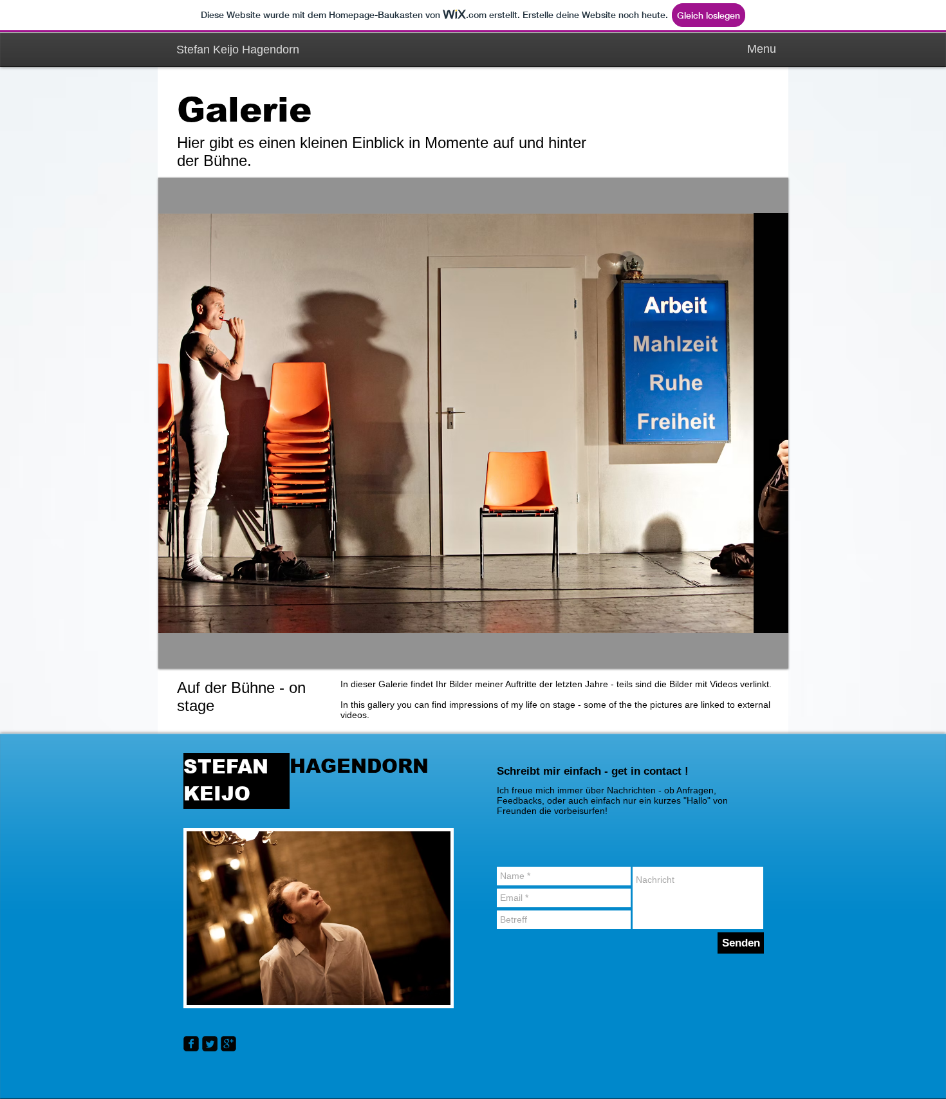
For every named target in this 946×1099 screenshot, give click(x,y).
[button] (473, 423)
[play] (769, 649)
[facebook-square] (191, 1043)
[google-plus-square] (228, 1043)
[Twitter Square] (210, 1043)
